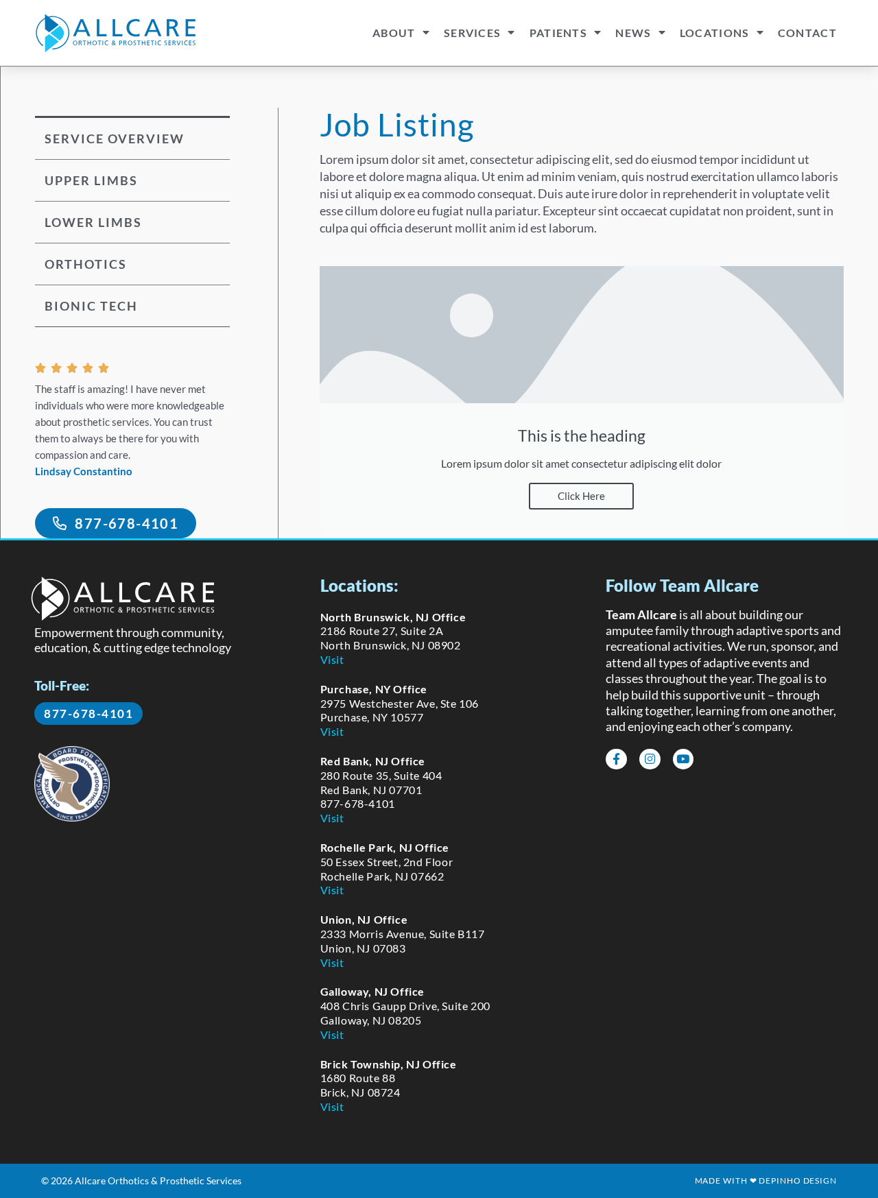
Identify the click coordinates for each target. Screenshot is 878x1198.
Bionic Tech (91, 305)
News (633, 32)
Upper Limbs (91, 180)
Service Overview (115, 138)
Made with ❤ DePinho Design (766, 1180)
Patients (558, 32)
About (394, 32)
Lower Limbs (93, 222)
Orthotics (86, 264)
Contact (807, 32)
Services (472, 32)
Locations (715, 32)
